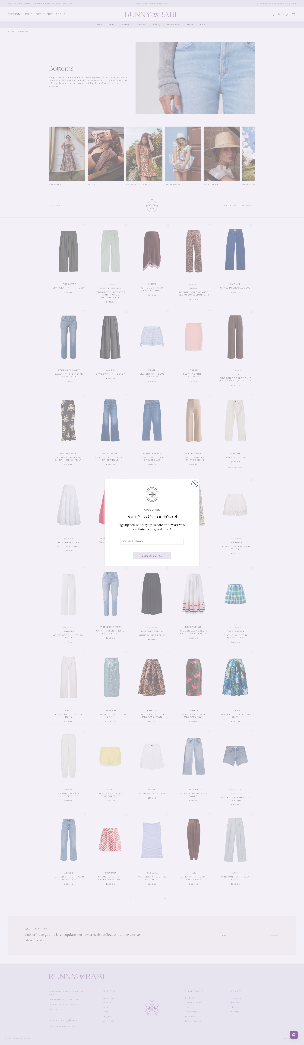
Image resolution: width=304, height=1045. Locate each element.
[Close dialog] (195, 484)
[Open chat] (294, 1035)
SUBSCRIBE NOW (152, 556)
